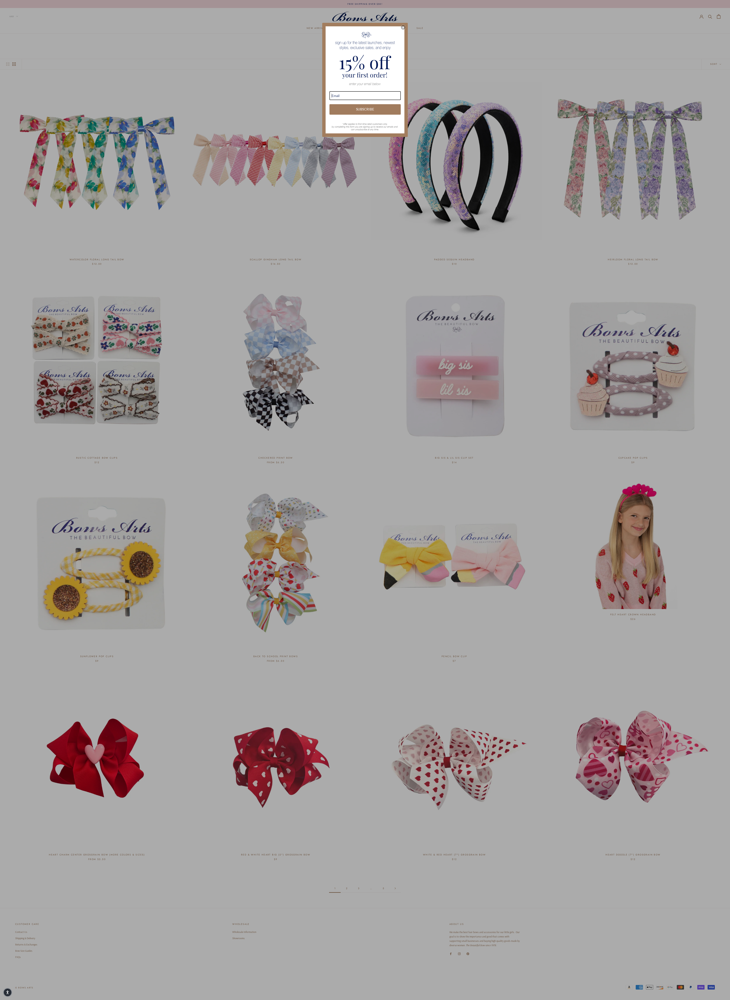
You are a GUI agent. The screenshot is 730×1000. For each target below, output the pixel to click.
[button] (403, 27)
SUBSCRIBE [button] (365, 109)
